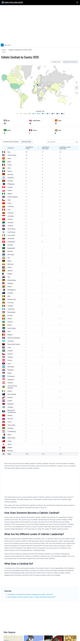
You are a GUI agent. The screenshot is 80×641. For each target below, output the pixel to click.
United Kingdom (13, 197)
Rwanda (10, 322)
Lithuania (10, 213)
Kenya (9, 261)
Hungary (10, 357)
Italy (8, 120)
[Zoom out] (76, 87)
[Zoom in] (76, 82)
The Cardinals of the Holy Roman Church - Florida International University (31, 597)
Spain (59, 120)
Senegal (10, 306)
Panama (10, 397)
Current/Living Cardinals (11, 141)
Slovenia (10, 418)
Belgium (10, 334)
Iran (9, 257)
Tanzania (10, 222)
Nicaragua (11, 366)
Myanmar (11, 264)
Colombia (10, 206)
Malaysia (10, 283)
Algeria (10, 274)
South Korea (11, 232)
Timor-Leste (11, 425)
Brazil (9, 130)
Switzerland (11, 241)
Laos (9, 363)
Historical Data (26, 141)
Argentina (11, 177)
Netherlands (11, 312)
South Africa (11, 229)
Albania (10, 415)
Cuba (9, 347)
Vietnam (10, 219)
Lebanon (10, 382)
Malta (9, 434)
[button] (77, 2)
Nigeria (10, 193)
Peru (9, 209)
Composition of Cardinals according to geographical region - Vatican (29, 594)
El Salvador (11, 376)
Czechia (10, 354)
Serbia (10, 373)
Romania (10, 450)
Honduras (11, 341)
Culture (4, 50)
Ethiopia (10, 251)
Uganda (10, 270)
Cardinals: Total (56, 62)
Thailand (10, 225)
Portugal (10, 181)
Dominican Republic (14, 338)
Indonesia (11, 216)
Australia (10, 293)
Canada (10, 187)
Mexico (10, 171)
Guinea (10, 318)
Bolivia (10, 325)
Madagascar (12, 290)
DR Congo (11, 254)
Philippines (11, 184)
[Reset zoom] (76, 93)
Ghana (10, 286)
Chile (9, 200)
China (9, 203)
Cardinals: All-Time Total (70, 62)
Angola (10, 447)
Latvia (9, 422)
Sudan (10, 267)
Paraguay (11, 370)
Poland (10, 190)
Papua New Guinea (14, 344)
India (59, 130)
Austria (10, 360)
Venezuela (11, 238)
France (35, 130)
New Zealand (12, 394)
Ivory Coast (11, 235)
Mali (9, 296)
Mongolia (10, 404)
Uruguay (10, 407)
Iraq (9, 277)
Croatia (10, 400)
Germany (10, 174)
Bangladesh (11, 248)
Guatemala (11, 309)
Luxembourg (12, 431)
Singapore (11, 379)
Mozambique (12, 280)
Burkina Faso (12, 299)
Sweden (10, 350)
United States (36, 120)
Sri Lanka (10, 302)
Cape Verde (11, 438)
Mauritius (10, 428)
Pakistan (10, 245)
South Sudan (12, 328)
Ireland (10, 391)
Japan (10, 444)
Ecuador (10, 315)
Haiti (9, 331)
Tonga (10, 441)
